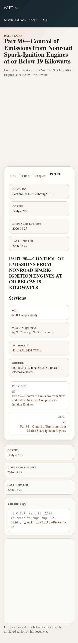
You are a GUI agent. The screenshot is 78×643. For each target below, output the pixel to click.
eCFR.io (11, 7)
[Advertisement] (39, 125)
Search (8, 20)
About (32, 20)
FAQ (44, 20)
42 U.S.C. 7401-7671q (26, 350)
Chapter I (41, 176)
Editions (20, 20)
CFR (13, 176)
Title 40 (26, 176)
